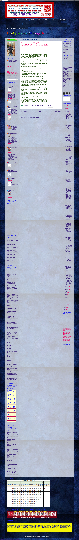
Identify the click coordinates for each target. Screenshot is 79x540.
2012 (65, 306)
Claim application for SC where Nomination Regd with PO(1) (12, 295)
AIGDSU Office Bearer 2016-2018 (58, 19)
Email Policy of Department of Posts (68, 267)
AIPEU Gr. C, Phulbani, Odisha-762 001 (12, 163)
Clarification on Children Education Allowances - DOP (12, 166)
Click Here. (32, 52)
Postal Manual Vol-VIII (11, 257)
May (66, 294)
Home (8, 19)
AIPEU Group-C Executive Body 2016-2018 (20, 19)
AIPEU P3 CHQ (11, 145)
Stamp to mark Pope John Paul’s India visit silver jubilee (67, 61)
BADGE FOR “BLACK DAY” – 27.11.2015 (68, 171)
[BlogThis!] (49, 107)
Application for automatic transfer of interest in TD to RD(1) (12, 271)
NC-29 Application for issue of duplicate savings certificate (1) (12, 320)
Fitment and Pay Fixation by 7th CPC (21, 21)
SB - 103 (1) (9, 356)
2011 (65, 307)
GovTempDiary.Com (67, 51)
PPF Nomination (10, 349)
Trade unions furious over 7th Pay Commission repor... (68, 163)
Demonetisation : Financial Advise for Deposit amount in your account (13, 194)
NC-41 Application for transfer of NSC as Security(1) (12, 328)
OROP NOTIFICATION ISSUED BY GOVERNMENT (68, 259)
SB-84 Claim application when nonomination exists (12, 374)
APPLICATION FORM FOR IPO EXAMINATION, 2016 (17, 28)
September (67, 287)
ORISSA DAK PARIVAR (12, 147)
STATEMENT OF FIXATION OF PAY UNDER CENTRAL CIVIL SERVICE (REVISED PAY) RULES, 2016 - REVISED (49, 26)
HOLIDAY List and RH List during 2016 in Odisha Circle (68, 158)
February (67, 299)
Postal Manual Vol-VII (11, 256)
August (66, 289)
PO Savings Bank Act (11, 244)
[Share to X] (50, 107)
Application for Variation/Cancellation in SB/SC (11, 280)
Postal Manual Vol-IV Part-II (12, 253)
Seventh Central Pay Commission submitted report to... (68, 221)
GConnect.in (65, 49)
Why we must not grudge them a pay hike (68, 143)
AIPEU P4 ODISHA (11, 100)
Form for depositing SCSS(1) (12, 309)
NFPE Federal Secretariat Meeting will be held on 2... (68, 181)
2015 (65, 110)
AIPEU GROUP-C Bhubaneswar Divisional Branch (12, 171)
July (66, 291)
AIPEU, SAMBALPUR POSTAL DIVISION (12, 154)
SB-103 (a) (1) (9, 360)
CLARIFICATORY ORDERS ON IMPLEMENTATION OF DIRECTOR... (68, 276)
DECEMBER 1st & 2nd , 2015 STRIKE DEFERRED (68, 127)
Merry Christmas (66, 65)
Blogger (52, 536)
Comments (66, 99)
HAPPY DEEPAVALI (67, 251)
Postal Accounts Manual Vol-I (12, 247)
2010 (65, 309)
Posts (65, 97)
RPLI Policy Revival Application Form (10, 355)
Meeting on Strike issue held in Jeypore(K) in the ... (68, 254)
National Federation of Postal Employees (12, 94)
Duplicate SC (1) (10, 305)
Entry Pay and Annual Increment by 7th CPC (39, 21)
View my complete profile (12, 75)
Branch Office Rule (10, 239)
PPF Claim (9, 345)
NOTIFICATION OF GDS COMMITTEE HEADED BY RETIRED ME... (68, 148)
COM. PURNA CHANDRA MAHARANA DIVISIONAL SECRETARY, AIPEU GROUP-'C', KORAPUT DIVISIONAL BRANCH (12, 63)
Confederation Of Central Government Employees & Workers (13, 87)
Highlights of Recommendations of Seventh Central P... (68, 212)
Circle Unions (9, 21)
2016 (65, 108)
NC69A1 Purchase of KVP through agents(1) (12, 341)
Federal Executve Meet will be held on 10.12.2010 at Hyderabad (67, 86)
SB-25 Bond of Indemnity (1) (12, 364)
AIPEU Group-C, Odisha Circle (12, 107)
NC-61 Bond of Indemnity (12, 332)
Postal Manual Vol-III (11, 250)
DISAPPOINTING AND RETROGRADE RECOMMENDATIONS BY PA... (68, 201)
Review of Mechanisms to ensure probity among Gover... (68, 272)
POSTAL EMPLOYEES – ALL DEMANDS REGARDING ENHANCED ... (68, 196)
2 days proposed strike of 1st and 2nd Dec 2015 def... (68, 132)
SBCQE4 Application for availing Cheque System (11, 376)
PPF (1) (8, 342)
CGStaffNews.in (66, 48)
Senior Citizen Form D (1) (12, 380)
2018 (65, 105)
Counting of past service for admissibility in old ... (68, 263)
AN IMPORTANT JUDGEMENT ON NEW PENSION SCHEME (68, 225)
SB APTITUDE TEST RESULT (68, 244)
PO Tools (64, 52)
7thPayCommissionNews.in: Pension (67, 46)
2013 (65, 304)
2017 (65, 106)
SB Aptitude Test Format (11, 471)
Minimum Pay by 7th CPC (55, 21)
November (67, 113)
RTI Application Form (11, 468)
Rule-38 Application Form (12, 469)
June (66, 292)
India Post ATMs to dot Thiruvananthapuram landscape (67, 68)
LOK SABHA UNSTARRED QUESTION (13, 174)
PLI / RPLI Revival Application (12, 466)
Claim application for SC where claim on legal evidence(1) (11, 291)
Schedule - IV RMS (10, 260)
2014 (65, 302)
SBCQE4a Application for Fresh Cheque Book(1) (12, 379)
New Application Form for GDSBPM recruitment (16, 26)
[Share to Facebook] (51, 107)
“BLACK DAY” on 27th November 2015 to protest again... (68, 186)
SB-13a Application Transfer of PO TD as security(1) (12, 362)
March (66, 297)
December (67, 111)
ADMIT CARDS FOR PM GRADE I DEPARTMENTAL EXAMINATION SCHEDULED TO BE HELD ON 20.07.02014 (67, 74)
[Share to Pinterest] (52, 107)
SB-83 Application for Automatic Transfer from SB (12, 372)
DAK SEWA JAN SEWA (12, 133)
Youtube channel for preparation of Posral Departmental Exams (12, 128)
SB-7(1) (8, 369)
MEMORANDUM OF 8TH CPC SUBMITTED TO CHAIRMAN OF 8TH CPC (12, 96)
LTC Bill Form (9, 460)
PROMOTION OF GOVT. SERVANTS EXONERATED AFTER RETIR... (68, 139)
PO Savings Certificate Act (12, 245)
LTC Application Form (11, 459)
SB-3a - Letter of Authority (12, 368)
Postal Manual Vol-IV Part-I (12, 251)
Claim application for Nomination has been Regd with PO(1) (12, 288)
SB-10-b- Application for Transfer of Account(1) (11, 358)
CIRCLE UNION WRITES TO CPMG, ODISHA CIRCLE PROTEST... (68, 116)
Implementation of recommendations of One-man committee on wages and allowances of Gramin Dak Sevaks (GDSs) (12, 157)
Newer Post (24, 111)
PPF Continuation (10, 346)
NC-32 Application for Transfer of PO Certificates (12, 323)
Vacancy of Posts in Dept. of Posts (67, 58)
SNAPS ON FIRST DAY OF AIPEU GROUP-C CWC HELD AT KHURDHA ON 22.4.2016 (67, 80)
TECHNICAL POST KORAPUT (11, 191)
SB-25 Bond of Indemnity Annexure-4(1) (12, 366)
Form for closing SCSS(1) (12, 308)
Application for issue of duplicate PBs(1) (11, 275)
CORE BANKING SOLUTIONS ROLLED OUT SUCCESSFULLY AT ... (68, 190)
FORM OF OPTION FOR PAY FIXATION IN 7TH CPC (56, 24)
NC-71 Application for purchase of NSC (11, 337)
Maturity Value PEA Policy (12, 316)
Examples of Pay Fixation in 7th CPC (14, 24)
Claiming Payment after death (12, 304)
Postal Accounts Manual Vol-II (12, 248)
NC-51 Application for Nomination (11, 330)
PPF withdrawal (10, 352)
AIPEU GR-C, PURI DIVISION (11, 179)
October (66, 286)
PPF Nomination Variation (12, 351)
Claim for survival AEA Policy (12, 300)
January (66, 300)
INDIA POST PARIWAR (12, 181)
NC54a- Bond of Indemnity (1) (12, 338)
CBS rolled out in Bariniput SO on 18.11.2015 (68, 216)
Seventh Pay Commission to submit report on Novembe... (68, 234)
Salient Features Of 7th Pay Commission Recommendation (68, 207)
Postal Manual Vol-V (11, 254)
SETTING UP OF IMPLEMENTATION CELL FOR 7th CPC (68, 154)
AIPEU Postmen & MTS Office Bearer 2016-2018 (40, 19)
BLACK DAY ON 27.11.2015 (68, 135)
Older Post (58, 111)
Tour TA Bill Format (10, 475)
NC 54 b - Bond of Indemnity (12, 317)
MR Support (10, 125)
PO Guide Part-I (10, 243)
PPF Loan (9, 348)
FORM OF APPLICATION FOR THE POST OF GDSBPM (33, 24)
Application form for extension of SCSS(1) (11, 283)
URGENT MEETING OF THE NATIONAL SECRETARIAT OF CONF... (68, 176)
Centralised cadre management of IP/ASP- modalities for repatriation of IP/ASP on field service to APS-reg (12, 119)
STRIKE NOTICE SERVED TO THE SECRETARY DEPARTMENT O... (68, 282)
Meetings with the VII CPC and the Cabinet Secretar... (68, 167)
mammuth (43, 536)
